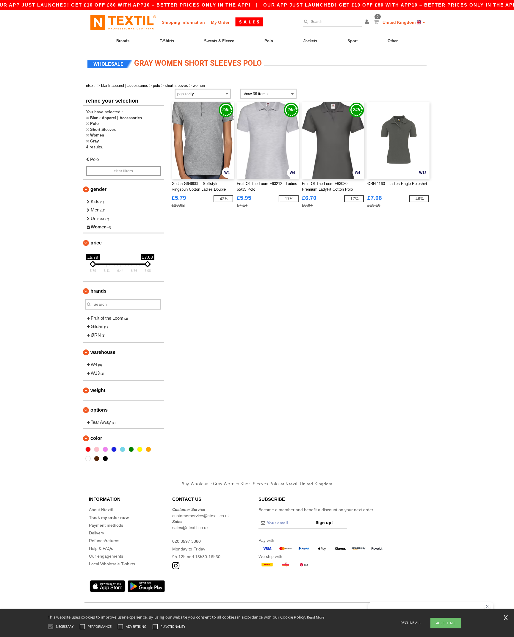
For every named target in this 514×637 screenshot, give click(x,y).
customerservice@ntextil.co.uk (201, 515)
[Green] (131, 449)
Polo (268, 41)
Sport (352, 41)
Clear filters (123, 171)
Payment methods (106, 525)
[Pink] (96, 449)
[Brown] (96, 458)
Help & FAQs (101, 548)
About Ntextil (101, 509)
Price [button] (96, 242)
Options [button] (99, 409)
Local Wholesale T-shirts (112, 563)
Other (393, 41)
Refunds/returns (104, 540)
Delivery (96, 533)
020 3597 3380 (186, 541)
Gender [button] (98, 189)
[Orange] (148, 449)
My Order (220, 22)
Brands (122, 41)
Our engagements (106, 556)
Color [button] (96, 438)
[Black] (105, 458)
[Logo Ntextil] (123, 22)
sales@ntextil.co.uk (190, 527)
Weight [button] (97, 390)
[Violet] (105, 449)
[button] (368, 22)
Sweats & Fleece (219, 41)
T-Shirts (167, 41)
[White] (88, 458)
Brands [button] (98, 291)
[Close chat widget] (487, 607)
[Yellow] (139, 449)
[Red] (88, 449)
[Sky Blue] (122, 449)
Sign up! (324, 522)
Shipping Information (183, 22)
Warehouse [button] (102, 352)
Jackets (310, 41)
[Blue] (114, 449)
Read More (316, 617)
